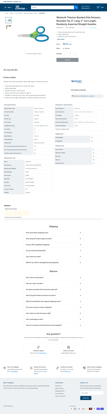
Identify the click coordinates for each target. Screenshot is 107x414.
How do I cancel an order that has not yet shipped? (44, 325)
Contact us (58, 386)
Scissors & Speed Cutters (30, 13)
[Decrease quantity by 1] (65, 53)
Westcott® (59, 27)
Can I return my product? (35, 277)
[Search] (76, 7)
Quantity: (59, 53)
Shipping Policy (59, 391)
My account (85, 8)
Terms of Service (60, 396)
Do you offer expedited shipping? (38, 245)
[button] (97, 7)
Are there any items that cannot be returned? (41, 289)
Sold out (67, 60)
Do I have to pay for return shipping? (39, 307)
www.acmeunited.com (31, 168)
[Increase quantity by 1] (75, 53)
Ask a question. (91, 96)
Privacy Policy (59, 393)
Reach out (68, 371)
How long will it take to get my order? (39, 239)
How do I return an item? (34, 283)
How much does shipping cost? (37, 233)
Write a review (93, 27)
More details (60, 39)
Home (6, 13)
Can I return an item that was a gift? (38, 313)
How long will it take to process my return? (41, 295)
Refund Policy (59, 388)
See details (14, 371)
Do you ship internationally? (36, 250)
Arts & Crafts (18, 13)
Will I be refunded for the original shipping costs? (43, 301)
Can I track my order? (33, 256)
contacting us (42, 353)
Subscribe (86, 398)
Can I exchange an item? (34, 319)
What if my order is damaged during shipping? (42, 262)
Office (11, 13)
